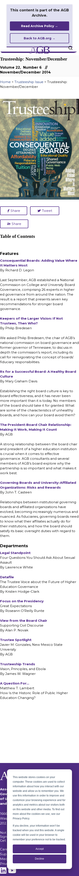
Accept (40, 848)
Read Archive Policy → (39, 26)
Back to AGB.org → (39, 38)
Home (5, 82)
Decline (39, 858)
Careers (6, 849)
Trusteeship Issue (28, 82)
